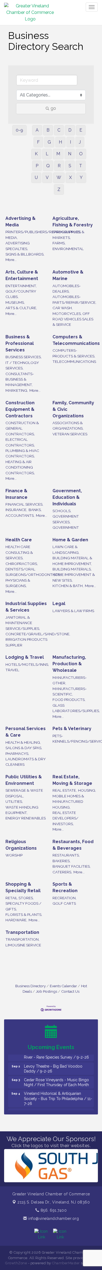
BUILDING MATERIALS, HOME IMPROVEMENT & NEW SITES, (73, 574)
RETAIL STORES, (19, 898)
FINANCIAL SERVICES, (24, 504)
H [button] (60, 142)
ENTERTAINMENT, (21, 286)
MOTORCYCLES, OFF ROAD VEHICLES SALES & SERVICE (72, 319)
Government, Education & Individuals (67, 497)
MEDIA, (11, 237)
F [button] (38, 142)
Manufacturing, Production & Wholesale (69, 664)
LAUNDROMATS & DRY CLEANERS (25, 762)
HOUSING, (87, 790)
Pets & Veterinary (71, 728)
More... (11, 259)
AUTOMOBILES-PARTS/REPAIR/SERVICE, (74, 299)
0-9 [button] (19, 130)
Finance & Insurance (16, 494)
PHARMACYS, (17, 753)
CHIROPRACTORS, (21, 563)
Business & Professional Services (19, 343)
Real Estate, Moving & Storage (72, 780)
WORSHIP (14, 855)
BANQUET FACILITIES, (71, 866)
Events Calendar (63, 986)
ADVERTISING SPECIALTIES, (17, 246)
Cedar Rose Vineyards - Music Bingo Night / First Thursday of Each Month (56, 1078)
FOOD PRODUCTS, (68, 699)
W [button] (59, 177)
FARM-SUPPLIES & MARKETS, (68, 234)
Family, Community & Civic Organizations (73, 409)
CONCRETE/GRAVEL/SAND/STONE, (37, 634)
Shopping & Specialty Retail (23, 887)
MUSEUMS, (15, 302)
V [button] (47, 177)
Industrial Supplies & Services (26, 607)
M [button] (58, 153)
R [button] (59, 165)
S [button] (70, 165)
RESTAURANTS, (66, 855)
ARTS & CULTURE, (21, 308)
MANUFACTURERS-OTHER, (69, 680)
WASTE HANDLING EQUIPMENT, (21, 810)
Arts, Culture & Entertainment (21, 275)
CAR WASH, (62, 308)
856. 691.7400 (53, 1210)
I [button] (70, 142)
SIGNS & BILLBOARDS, (24, 254)
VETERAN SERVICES (69, 434)
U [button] (36, 177)
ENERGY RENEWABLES (25, 818)
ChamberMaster (66, 1263)
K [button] (36, 153)
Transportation (22, 932)
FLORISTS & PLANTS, (23, 914)
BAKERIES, (61, 861)
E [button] (80, 130)
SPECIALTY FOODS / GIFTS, (23, 906)
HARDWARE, (16, 920)
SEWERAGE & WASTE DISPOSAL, (24, 793)
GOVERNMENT (65, 527)
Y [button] (81, 177)
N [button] (69, 153)
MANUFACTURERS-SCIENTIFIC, (69, 691)
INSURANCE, (16, 510)
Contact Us (70, 991)
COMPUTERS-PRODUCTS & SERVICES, (73, 353)
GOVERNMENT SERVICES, (65, 519)
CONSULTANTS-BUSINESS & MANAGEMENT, (19, 379)
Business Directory (30, 986)
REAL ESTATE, (64, 790)
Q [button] (48, 165)
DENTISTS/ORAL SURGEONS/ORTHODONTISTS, (33, 572)
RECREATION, (64, 898)
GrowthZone (16, 1263)
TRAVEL (12, 670)
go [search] (53, 108)
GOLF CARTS (64, 903)
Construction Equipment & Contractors (20, 409)
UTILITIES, (14, 801)
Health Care (18, 539)
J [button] (80, 142)
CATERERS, (62, 872)
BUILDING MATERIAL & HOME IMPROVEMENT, (72, 561)
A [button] (37, 130)
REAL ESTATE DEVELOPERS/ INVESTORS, (65, 818)
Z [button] (58, 189)
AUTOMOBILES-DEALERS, (66, 288)
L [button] (47, 153)
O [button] (81, 153)
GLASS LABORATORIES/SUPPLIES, (76, 708)
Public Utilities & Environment (23, 780)
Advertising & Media (20, 221)
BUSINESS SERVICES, (23, 357)
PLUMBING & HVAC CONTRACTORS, (22, 453)
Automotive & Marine (68, 275)
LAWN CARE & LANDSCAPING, (65, 549)
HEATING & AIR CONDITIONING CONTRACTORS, (20, 467)
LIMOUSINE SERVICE (23, 945)
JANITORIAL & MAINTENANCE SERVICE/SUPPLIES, (22, 623)
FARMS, (59, 243)
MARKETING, (16, 390)
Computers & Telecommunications (76, 340)
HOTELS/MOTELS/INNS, (27, 664)
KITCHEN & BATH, (68, 586)
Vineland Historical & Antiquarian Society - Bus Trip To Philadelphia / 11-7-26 (58, 1094)
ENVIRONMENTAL (68, 249)
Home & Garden (70, 539)
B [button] (48, 130)
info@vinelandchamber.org (53, 1218)
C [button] (58, 130)
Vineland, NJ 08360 (53, 1202)
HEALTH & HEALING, (23, 742)
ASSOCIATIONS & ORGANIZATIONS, (68, 425)
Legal (58, 603)
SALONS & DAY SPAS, (23, 748)
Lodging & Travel (24, 657)
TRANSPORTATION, (22, 939)
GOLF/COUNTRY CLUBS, (20, 294)
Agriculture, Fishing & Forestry (72, 221)
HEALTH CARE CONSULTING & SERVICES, (19, 552)
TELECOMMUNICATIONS (74, 361)
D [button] (70, 130)
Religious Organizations (21, 845)
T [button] (80, 165)
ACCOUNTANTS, (20, 515)
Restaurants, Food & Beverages (73, 845)
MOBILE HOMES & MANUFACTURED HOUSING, (68, 801)
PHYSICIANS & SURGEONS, (17, 583)
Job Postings (46, 991)
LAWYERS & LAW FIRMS (73, 611)
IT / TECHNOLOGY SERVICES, (22, 365)
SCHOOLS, (61, 511)
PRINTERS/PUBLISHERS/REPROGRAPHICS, (43, 232)
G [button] (49, 142)
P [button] (37, 165)
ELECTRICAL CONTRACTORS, (20, 442)
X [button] (70, 177)
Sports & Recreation (65, 887)
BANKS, (35, 510)
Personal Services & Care (25, 732)
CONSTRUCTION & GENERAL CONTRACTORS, (22, 428)
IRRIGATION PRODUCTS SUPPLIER (26, 642)
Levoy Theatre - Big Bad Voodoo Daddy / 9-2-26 (53, 1064)
